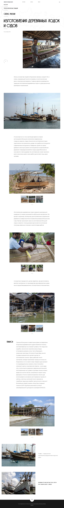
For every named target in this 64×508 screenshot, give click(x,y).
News (39, 1)
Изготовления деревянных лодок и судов (32, 23)
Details (32, 505)
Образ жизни (9, 14)
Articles (23, 1)
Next (60, 178)
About (32, 1)
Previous (3, 178)
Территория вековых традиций (11, 8)
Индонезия (6, 4)
